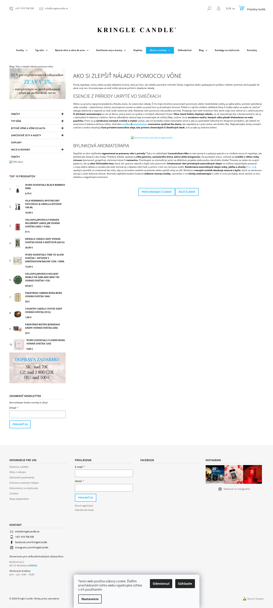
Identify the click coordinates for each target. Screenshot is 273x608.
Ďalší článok (187, 191)
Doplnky (16, 142)
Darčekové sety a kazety (26, 135)
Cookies (13, 493)
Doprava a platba (19, 466)
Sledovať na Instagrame (236, 489)
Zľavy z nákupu (17, 472)
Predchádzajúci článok (157, 191)
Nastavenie (90, 599)
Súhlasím (185, 584)
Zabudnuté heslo (84, 510)
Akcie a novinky (20, 149)
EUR (229, 8)
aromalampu (140, 124)
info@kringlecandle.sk (27, 531)
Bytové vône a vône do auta (28, 128)
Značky (15, 114)
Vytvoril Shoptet (255, 598)
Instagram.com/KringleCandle (31, 547)
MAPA (32, 565)
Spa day (251, 166)
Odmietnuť (161, 584)
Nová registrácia (84, 505)
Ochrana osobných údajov (24, 482)
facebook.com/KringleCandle (31, 542)
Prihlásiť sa (20, 424)
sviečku (126, 124)
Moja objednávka (19, 499)
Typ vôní (16, 121)
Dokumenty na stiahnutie (23, 488)
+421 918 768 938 (24, 536)
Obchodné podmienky (22, 477)
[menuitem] (21, 50)
